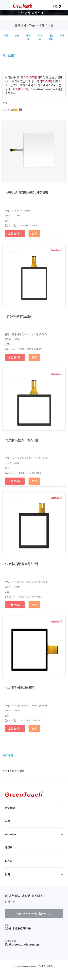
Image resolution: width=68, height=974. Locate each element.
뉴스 (17, 35)
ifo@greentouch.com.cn (22, 944)
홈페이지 (20, 25)
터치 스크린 (45, 25)
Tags (32, 25)
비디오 (39, 37)
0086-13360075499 (18, 928)
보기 (34, 233)
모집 (62, 35)
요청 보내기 (14, 233)
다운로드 (51, 37)
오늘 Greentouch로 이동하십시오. (34, 913)
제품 (5, 35)
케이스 (28, 37)
